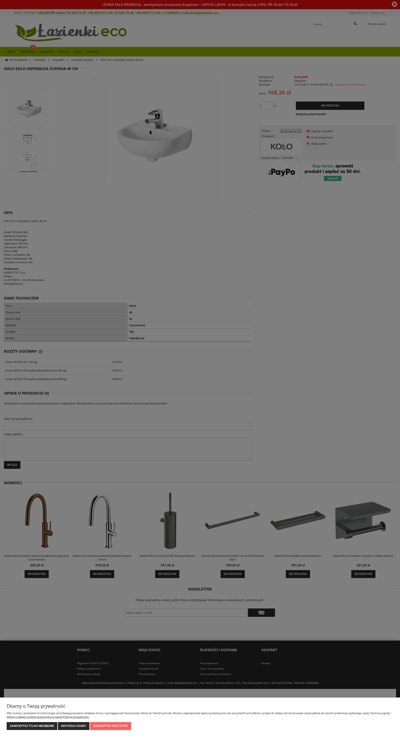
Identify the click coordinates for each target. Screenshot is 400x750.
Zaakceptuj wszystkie (110, 725)
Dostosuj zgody (73, 725)
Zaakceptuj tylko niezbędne (32, 725)
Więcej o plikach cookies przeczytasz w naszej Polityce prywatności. (48, 717)
